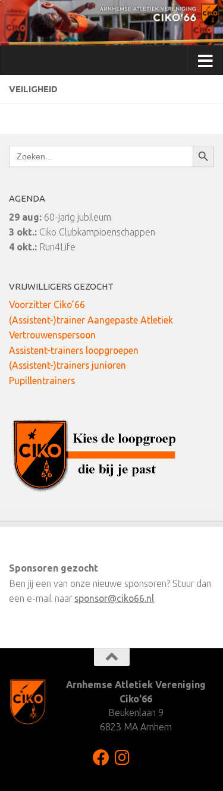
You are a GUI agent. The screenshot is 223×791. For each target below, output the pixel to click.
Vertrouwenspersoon (52, 334)
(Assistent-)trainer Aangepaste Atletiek (91, 320)
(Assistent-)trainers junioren (67, 365)
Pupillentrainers (42, 380)
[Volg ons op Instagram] (122, 757)
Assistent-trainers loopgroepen (74, 350)
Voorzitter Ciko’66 (47, 304)
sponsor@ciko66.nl (114, 598)
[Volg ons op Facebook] (101, 757)
